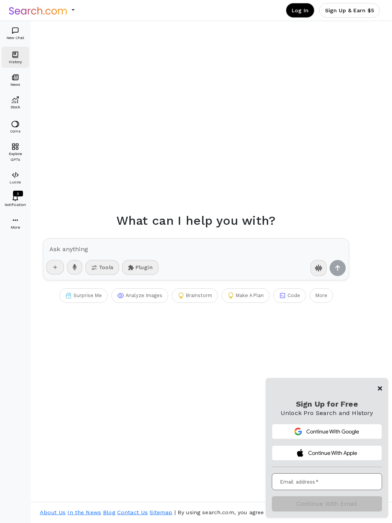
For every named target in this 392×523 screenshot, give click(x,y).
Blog (109, 512)
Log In (300, 10)
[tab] (15, 33)
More (321, 295)
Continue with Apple (332, 452)
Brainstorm (199, 295)
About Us (52, 512)
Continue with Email (326, 503)
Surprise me (88, 295)
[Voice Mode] (318, 268)
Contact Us (132, 512)
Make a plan (250, 295)
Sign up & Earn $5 (349, 10)
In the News (84, 512)
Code (293, 295)
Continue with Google (332, 431)
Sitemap (161, 512)
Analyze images (144, 295)
